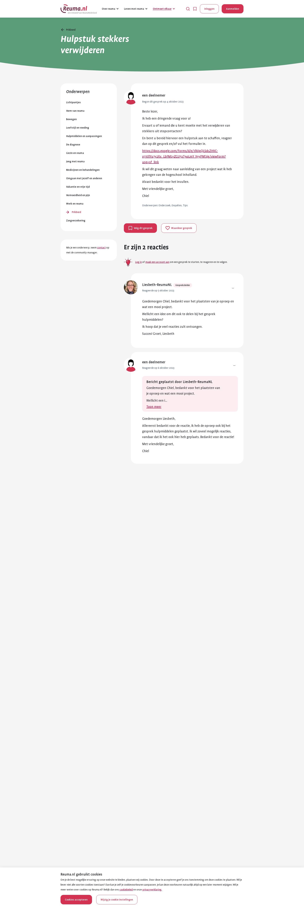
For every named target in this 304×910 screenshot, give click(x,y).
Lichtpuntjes (73, 102)
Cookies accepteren (76, 899)
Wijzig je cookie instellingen (117, 899)
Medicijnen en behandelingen (83, 169)
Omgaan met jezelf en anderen (84, 178)
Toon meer (153, 406)
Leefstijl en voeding (77, 127)
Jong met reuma (75, 161)
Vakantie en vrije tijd (78, 186)
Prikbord (76, 212)
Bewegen (71, 119)
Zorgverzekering (75, 220)
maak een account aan (157, 262)
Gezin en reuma (75, 153)
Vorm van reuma (75, 110)
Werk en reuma (74, 203)
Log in (138, 262)
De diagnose (73, 144)
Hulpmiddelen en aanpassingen (84, 136)
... (233, 287)
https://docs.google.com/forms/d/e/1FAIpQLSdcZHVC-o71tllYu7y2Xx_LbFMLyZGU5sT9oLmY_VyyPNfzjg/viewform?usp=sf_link (184, 156)
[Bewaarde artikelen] (195, 9)
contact (101, 247)
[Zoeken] (188, 9)
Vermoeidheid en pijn (78, 195)
